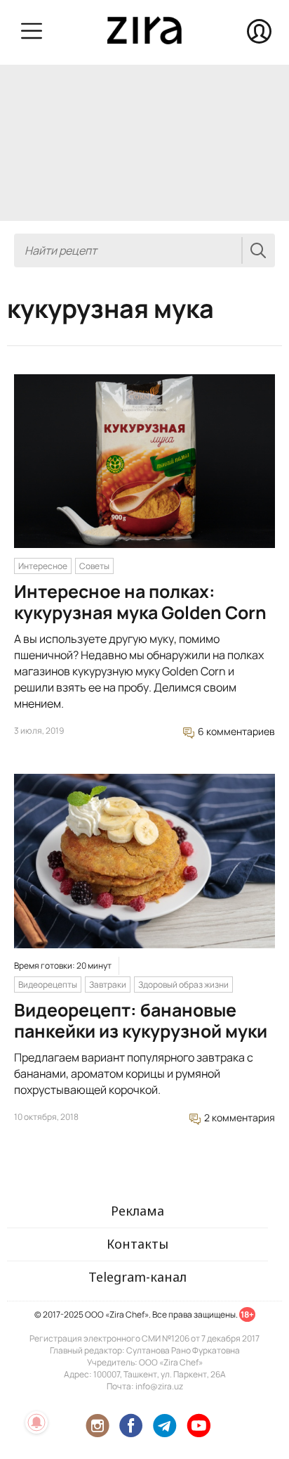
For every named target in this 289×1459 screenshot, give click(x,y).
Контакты (137, 1243)
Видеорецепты (47, 984)
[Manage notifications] (36, 1422)
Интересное (42, 566)
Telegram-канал (137, 1276)
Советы (94, 566)
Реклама (137, 1210)
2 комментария (238, 1117)
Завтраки (107, 984)
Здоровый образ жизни (183, 984)
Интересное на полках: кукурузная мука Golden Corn (140, 602)
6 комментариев (235, 731)
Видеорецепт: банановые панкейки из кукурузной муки (140, 1020)
